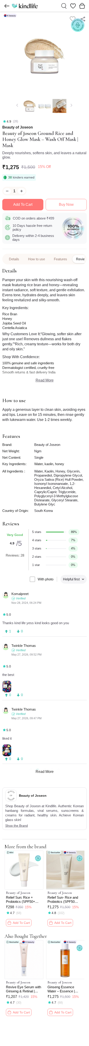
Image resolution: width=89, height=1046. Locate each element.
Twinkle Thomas (23, 646)
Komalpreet (20, 594)
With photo (45, 579)
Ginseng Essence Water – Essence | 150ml (61, 989)
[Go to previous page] (6, 6)
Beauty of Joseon (17, 127)
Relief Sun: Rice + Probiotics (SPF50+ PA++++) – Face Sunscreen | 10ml (20, 899)
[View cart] (82, 5)
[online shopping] (24, 5)
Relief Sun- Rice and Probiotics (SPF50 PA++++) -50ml (62, 899)
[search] (63, 6)
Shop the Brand (16, 825)
